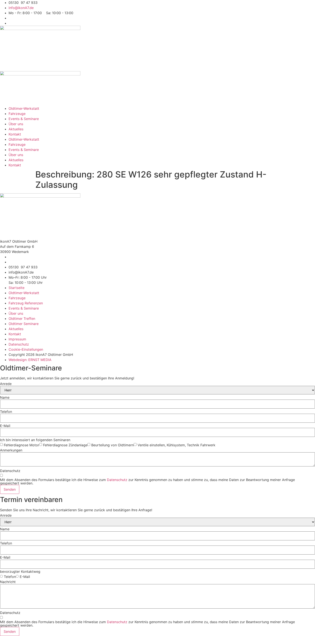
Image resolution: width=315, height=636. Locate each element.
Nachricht (8, 581)
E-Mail (5, 425)
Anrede (6, 383)
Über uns (16, 124)
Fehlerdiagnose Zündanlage (65, 445)
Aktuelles (16, 129)
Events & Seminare (24, 119)
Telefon (6, 411)
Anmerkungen (11, 450)
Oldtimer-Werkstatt (24, 108)
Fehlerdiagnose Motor (21, 445)
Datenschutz (10, 470)
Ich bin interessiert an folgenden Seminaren (35, 440)
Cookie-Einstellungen (26, 349)
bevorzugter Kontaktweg (20, 571)
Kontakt (15, 134)
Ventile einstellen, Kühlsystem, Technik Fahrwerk (176, 445)
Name (4, 397)
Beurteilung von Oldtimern (112, 445)
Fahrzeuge (17, 113)
